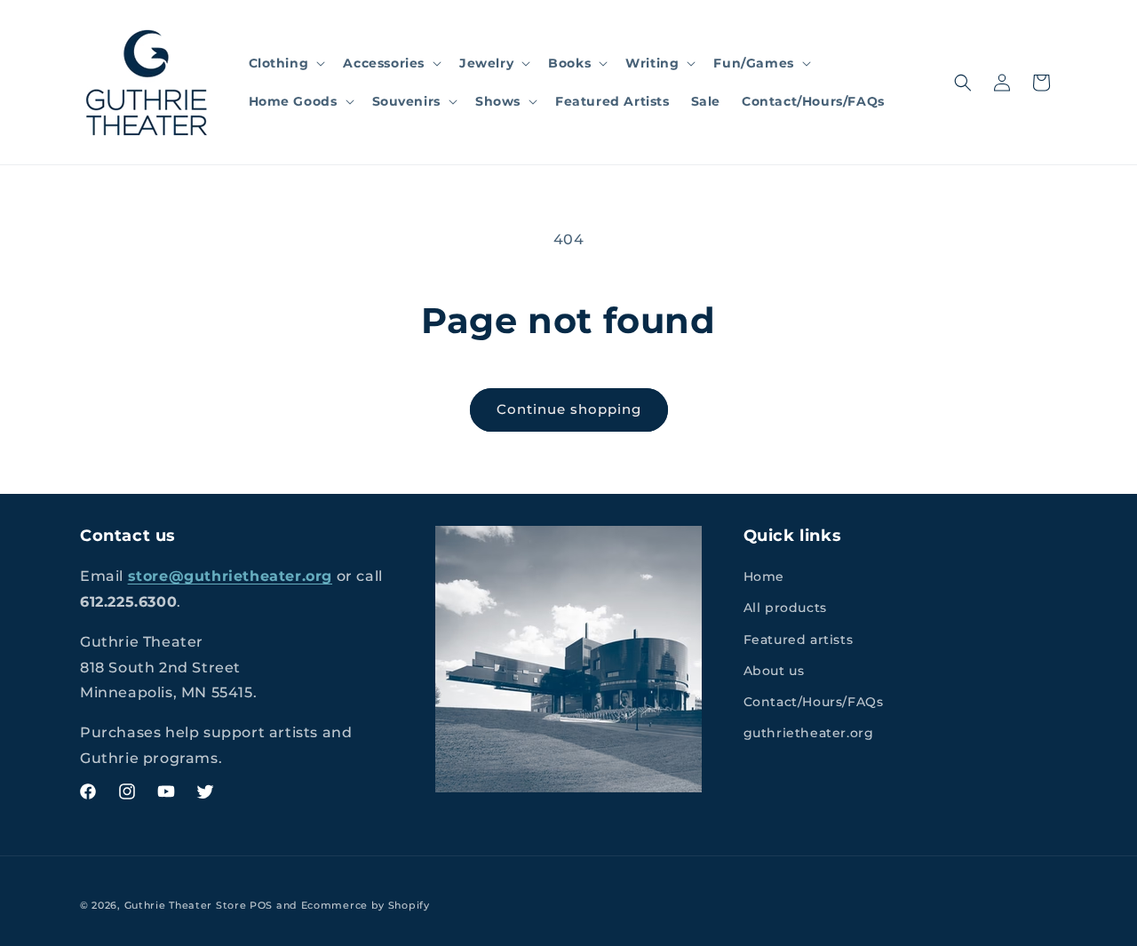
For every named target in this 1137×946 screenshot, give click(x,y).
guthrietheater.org (808, 733)
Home (763, 576)
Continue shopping (569, 409)
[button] (285, 63)
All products (785, 608)
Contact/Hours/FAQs (813, 702)
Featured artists (798, 640)
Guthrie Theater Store (185, 905)
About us (774, 671)
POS (261, 905)
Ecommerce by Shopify (365, 905)
